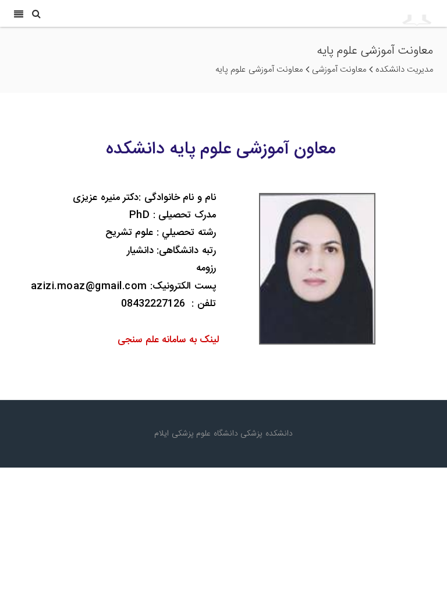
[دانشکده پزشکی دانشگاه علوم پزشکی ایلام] (369, 13)
